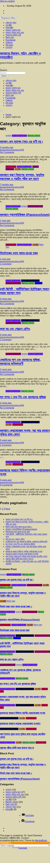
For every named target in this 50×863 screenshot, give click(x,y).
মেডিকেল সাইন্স (11, 23)
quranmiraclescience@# (12, 150)
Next (7, 509)
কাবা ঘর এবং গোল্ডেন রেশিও (15, 329)
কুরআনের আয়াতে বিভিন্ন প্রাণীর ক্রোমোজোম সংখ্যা (24, 551)
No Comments (7, 152)
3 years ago (6, 440)
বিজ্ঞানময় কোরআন (34, 135)
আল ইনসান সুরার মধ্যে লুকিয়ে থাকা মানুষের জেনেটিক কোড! (26, 556)
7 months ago (6, 184)
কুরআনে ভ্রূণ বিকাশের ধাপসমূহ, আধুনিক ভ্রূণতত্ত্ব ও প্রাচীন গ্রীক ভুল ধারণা (22, 177)
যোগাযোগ (9, 47)
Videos (9, 42)
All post (9, 45)
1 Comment (5, 264)
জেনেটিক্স (9, 25)
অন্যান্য (8, 135)
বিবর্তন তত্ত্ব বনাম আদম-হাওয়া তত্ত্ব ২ (19, 527)
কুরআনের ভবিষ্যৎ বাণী (13, 35)
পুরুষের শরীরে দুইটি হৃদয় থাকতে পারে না (19, 559)
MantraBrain (41, 840)
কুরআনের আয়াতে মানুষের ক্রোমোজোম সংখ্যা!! (22, 554)
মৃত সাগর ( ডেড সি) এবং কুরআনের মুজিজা (23, 397)
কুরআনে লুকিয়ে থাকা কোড (15, 32)
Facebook (10, 40)
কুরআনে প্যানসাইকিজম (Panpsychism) (25, 215)
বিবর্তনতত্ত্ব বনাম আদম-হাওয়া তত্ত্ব (19, 253)
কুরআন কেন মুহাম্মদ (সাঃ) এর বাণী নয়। (21, 141)
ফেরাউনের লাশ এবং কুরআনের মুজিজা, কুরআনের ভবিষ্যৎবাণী (20, 361)
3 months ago (6, 147)
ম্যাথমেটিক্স (9, 27)
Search (3, 70)
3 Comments (6, 485)
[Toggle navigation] (1, 68)
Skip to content (7, 1)
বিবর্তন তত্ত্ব (10, 37)
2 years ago (6, 299)
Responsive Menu (8, 18)
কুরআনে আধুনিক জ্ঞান (13, 30)
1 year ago (5, 220)
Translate (22, 848)
